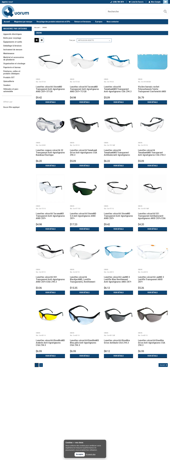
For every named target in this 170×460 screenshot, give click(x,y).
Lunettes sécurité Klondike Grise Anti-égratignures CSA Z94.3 (151, 342)
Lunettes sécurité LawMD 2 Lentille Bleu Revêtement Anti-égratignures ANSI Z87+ (117, 279)
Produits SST (9, 77)
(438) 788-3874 (118, 2)
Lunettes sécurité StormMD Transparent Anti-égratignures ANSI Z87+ (118, 216)
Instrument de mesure (12, 49)
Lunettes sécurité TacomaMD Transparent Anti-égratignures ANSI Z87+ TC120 (84, 89)
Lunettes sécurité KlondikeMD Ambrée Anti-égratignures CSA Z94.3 (50, 342)
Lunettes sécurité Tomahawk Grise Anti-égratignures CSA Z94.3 (83, 152)
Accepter (79, 454)
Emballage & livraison (12, 46)
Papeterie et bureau (12, 67)
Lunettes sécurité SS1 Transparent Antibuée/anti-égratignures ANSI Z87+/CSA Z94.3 (152, 216)
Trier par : (72, 40)
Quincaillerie (8, 81)
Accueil (7, 22)
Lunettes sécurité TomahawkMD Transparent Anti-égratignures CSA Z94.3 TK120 (117, 89)
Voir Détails (50, 102)
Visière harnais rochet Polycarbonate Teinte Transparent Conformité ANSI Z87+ (152, 89)
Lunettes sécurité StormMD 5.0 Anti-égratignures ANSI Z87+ (83, 216)
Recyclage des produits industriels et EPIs (53, 22)
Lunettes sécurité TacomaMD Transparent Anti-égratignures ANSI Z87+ (50, 216)
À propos (98, 22)
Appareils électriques (12, 34)
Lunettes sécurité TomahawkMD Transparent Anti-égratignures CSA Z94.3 (152, 152)
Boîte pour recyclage (12, 38)
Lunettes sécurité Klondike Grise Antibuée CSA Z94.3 (117, 341)
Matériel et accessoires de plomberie (13, 58)
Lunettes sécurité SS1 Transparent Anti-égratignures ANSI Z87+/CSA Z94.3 (50, 279)
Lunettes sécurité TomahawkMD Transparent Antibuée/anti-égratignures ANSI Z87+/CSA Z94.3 (117, 152)
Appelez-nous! (7, 2)
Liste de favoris (137, 2)
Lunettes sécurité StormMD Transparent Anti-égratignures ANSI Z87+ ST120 (50, 89)
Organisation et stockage (14, 63)
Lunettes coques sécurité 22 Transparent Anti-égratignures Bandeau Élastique (50, 152)
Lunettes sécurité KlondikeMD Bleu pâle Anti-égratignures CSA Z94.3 (84, 342)
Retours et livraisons (82, 22)
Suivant (162, 365)
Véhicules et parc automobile (10, 90)
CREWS (44, 27)
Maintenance (8, 53)
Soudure (6, 85)
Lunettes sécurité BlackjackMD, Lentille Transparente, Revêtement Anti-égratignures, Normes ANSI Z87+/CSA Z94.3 (82, 279)
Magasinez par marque (23, 22)
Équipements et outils (12, 42)
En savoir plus (90, 454)
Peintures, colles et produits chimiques (11, 72)
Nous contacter (113, 22)
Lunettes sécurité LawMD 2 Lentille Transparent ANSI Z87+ (151, 279)
